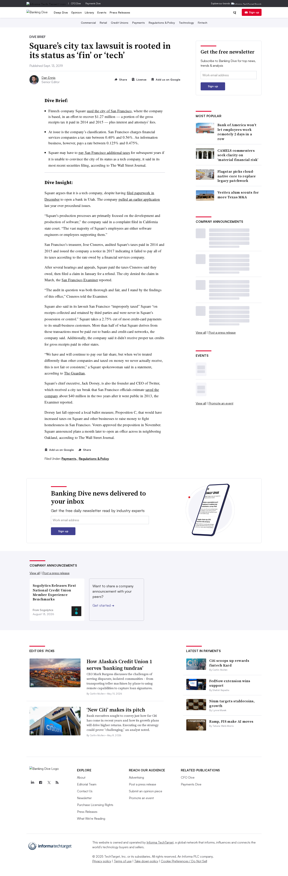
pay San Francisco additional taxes (104, 152)
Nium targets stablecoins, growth (232, 703)
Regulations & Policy (162, 22)
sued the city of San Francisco (109, 110)
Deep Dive (61, 12)
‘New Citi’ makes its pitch (116, 709)
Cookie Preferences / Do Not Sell (184, 861)
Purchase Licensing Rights (95, 805)
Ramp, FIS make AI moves (231, 721)
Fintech (202, 22)
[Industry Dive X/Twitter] (49, 782)
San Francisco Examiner (80, 279)
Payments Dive (93, 3)
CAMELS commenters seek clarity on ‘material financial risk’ (237, 155)
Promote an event (220, 403)
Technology (186, 22)
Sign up (254, 12)
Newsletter (84, 798)
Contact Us (84, 791)
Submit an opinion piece (145, 791)
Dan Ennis (48, 78)
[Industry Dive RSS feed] (57, 782)
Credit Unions (119, 22)
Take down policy (146, 861)
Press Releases (120, 12)
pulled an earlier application (139, 199)
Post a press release (222, 332)
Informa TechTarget (160, 842)
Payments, (70, 459)
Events (102, 12)
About (81, 777)
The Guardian (74, 373)
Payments (138, 22)
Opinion (76, 12)
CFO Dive (76, 3)
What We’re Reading (91, 818)
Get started (103, 605)
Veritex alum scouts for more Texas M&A (238, 194)
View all (201, 332)
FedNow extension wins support (229, 683)
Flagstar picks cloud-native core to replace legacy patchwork (236, 176)
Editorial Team (86, 784)
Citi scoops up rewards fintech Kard (229, 663)
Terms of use (123, 861)
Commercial (88, 22)
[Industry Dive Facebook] (41, 782)
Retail (103, 22)
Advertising (136, 777)
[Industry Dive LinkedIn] (32, 782)
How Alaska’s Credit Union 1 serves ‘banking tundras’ (119, 665)
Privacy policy (101, 861)
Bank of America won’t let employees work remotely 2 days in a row (236, 132)
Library (89, 12)
